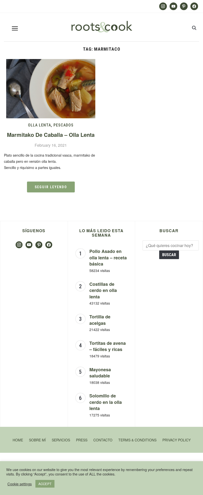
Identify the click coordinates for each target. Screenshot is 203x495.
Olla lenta (39, 125)
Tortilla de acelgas (99, 319)
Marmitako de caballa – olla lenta (51, 135)
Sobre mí (37, 439)
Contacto (102, 439)
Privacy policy (176, 439)
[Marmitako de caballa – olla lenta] (50, 62)
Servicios (61, 439)
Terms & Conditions (137, 439)
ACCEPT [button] (44, 483)
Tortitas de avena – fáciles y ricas (107, 346)
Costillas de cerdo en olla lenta (103, 290)
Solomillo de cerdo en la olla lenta (105, 402)
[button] (15, 28)
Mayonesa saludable (100, 372)
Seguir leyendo (51, 187)
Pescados (63, 125)
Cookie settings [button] (19, 484)
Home (18, 439)
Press (81, 439)
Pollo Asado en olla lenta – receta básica (108, 257)
